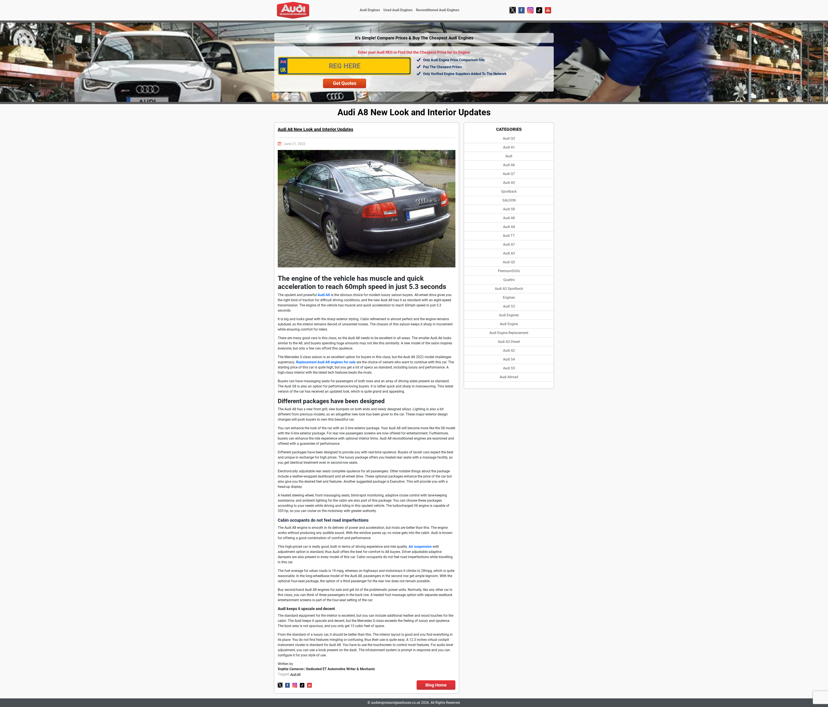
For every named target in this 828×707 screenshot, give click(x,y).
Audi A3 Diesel (509, 342)
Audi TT (509, 236)
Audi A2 (509, 350)
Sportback (509, 191)
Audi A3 (509, 253)
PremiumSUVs (509, 271)
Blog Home (436, 685)
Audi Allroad (509, 377)
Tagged (283, 674)
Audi (508, 156)
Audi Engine (509, 324)
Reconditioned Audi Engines (437, 10)
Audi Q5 (509, 262)
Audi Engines (370, 10)
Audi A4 (509, 227)
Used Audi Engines (397, 10)
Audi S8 (509, 209)
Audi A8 (509, 218)
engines (509, 297)
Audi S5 (509, 368)
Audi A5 (509, 183)
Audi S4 (509, 359)
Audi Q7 (509, 174)
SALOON (509, 200)
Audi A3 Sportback (509, 289)
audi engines (509, 315)
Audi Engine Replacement (508, 333)
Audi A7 (509, 244)
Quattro (509, 280)
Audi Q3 (509, 138)
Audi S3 (509, 306)
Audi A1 (509, 147)
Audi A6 (509, 165)
